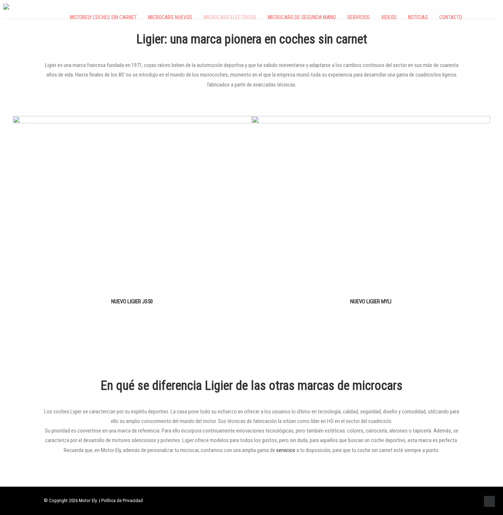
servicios (285, 450)
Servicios (358, 17)
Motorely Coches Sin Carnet (103, 17)
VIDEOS (389, 17)
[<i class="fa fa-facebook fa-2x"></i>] (473, 17)
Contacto (450, 17)
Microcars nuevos (170, 17)
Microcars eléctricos (230, 17)
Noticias (418, 17)
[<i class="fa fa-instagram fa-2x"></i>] (485, 17)
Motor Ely (88, 500)
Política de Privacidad (122, 500)
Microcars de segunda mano (302, 17)
